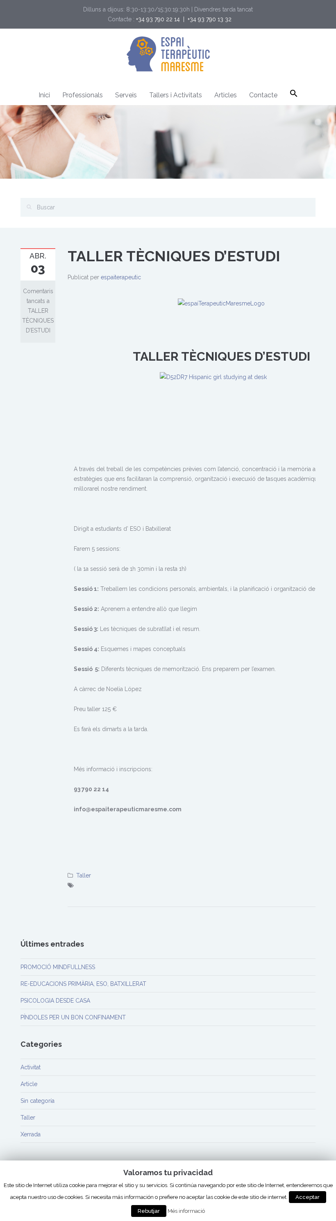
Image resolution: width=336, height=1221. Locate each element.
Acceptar (307, 1197)
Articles (225, 95)
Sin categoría (37, 1101)
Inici (44, 95)
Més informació (186, 1211)
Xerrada (30, 1134)
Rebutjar (149, 1211)
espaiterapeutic (121, 277)
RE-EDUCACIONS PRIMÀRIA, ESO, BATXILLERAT (83, 984)
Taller (83, 875)
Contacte (263, 95)
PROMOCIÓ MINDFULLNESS (57, 967)
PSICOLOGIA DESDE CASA (55, 1000)
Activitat (30, 1067)
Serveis (126, 95)
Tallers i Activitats (175, 95)
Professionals (82, 95)
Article (28, 1084)
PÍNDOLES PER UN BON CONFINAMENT (73, 1017)
